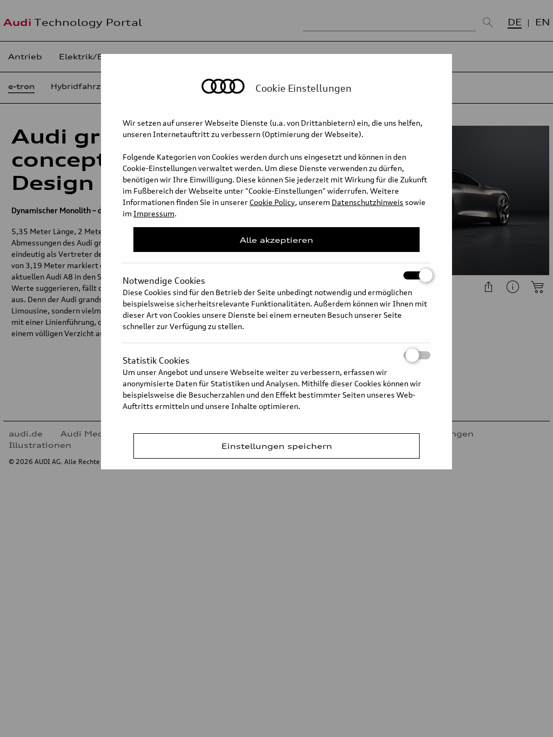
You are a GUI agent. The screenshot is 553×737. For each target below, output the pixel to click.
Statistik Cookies (156, 357)
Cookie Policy (272, 202)
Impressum (153, 213)
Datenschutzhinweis (367, 202)
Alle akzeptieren (276, 239)
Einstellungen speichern (276, 446)
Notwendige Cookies (164, 277)
